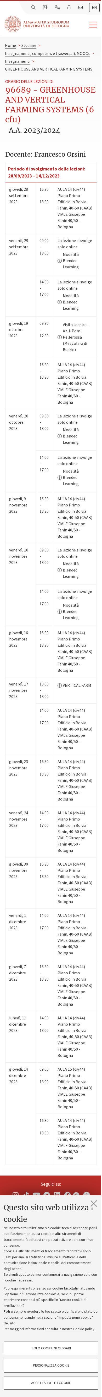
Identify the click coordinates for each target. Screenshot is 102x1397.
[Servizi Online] (58, 7)
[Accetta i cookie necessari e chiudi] (94, 1203)
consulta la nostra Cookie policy (69, 1329)
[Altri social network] (86, 1194)
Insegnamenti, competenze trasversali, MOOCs (47, 53)
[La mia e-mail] (81, 7)
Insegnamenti (17, 61)
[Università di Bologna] (37, 24)
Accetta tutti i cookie (51, 1383)
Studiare (28, 45)
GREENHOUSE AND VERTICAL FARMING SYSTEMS (48, 69)
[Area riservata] (69, 7)
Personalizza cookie (51, 1365)
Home (10, 45)
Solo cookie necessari (51, 1348)
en (94, 7)
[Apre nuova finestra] (15, 1194)
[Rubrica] (45, 7)
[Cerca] (34, 7)
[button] (85, 25)
